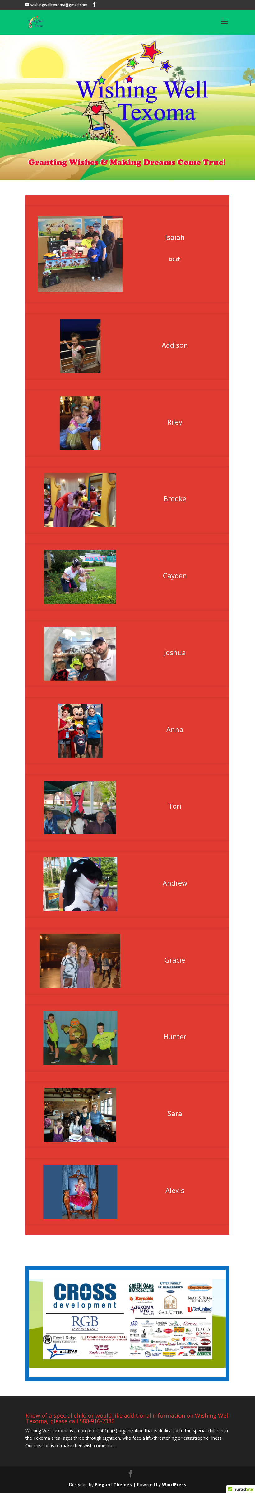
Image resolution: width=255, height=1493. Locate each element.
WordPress (174, 1484)
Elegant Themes (113, 1484)
